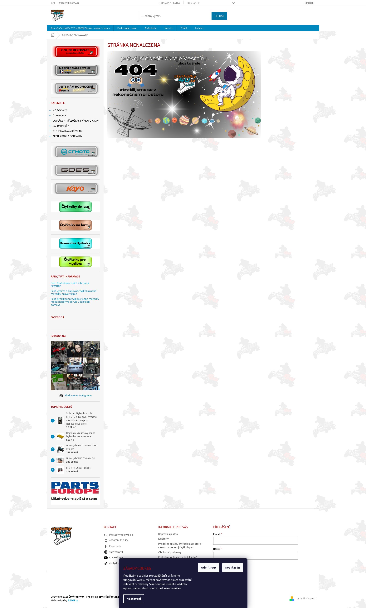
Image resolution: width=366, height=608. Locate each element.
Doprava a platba (169, 3)
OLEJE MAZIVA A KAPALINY (67, 131)
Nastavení (134, 599)
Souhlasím (232, 567)
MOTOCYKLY (60, 110)
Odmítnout (208, 567)
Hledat (219, 16)
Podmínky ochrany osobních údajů (177, 557)
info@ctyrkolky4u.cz (121, 535)
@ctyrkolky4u (117, 563)
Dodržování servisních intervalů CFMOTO (70, 284)
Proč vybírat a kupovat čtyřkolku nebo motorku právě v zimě (73, 292)
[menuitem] (80, 28)
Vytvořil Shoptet (306, 598)
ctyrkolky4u (116, 552)
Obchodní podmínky (169, 552)
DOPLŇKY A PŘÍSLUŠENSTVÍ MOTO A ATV (76, 121)
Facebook (115, 546)
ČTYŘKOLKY (59, 116)
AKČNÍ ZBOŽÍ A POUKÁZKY (67, 136)
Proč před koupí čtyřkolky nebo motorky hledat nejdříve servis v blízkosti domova (75, 301)
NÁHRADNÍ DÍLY (61, 126)
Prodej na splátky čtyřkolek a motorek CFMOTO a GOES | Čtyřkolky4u (180, 546)
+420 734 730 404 (119, 540)
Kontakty (193, 3)
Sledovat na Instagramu (78, 396)
